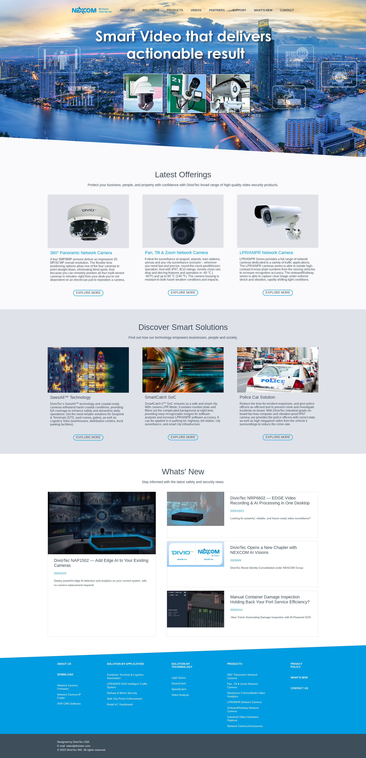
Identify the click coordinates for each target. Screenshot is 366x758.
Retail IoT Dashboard (120, 704)
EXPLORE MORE (88, 292)
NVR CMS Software (69, 703)
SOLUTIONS (150, 10)
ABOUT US (127, 10)
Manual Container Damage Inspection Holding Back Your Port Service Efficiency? (270, 599)
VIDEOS (196, 10)
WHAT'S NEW (263, 10)
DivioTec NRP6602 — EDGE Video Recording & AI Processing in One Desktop (270, 500)
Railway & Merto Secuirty (122, 692)
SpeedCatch (179, 689)
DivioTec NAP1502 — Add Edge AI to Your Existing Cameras (101, 563)
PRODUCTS (175, 10)
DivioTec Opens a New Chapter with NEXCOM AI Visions (263, 550)
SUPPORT (239, 10)
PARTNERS (217, 10)
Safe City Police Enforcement (124, 698)
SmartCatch (179, 683)
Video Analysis (180, 694)
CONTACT (287, 10)
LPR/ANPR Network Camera (244, 702)
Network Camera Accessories (245, 726)
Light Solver (179, 677)
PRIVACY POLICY (296, 665)
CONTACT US (299, 688)
